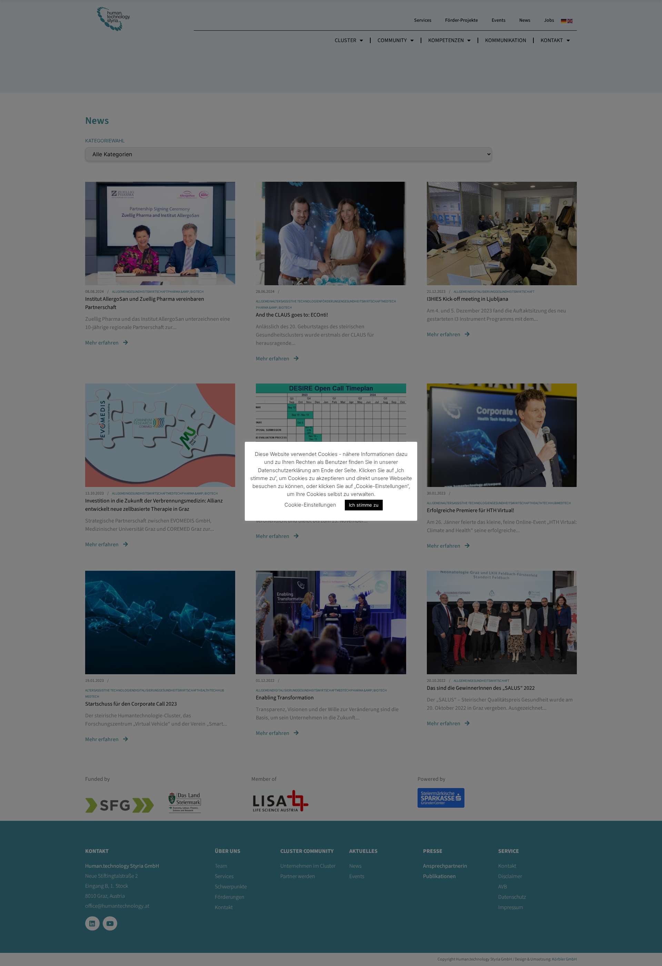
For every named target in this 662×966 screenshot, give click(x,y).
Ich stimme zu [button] (364, 505)
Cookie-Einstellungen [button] (310, 504)
